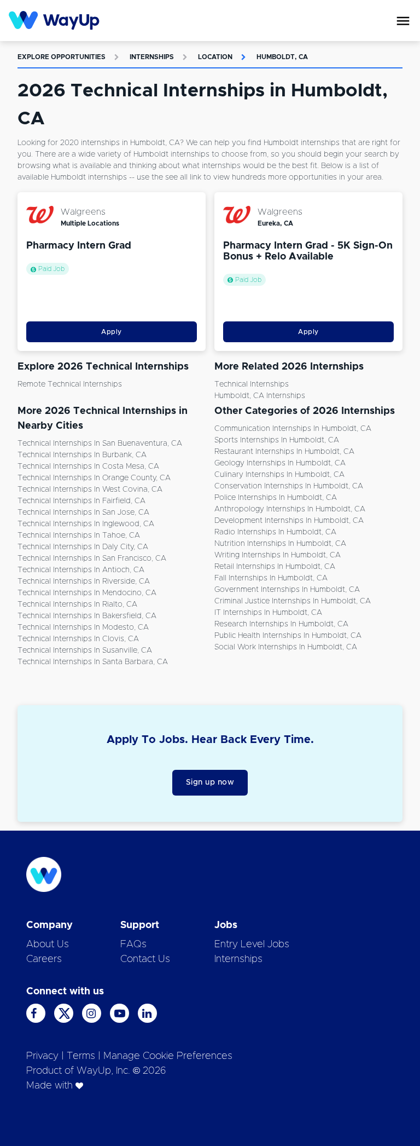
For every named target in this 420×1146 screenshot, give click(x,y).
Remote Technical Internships (70, 384)
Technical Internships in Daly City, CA (83, 547)
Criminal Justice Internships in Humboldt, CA (292, 601)
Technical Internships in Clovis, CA (78, 639)
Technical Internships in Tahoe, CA (79, 535)
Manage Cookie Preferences (167, 1056)
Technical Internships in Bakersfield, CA (87, 616)
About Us (47, 944)
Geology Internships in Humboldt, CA (280, 463)
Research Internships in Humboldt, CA (281, 624)
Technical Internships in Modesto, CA (83, 627)
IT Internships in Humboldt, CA (268, 613)
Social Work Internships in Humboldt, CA (285, 647)
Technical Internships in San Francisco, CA (92, 558)
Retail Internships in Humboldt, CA (274, 567)
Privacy (42, 1056)
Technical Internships (251, 384)
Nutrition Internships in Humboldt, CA (280, 544)
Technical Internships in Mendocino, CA (87, 593)
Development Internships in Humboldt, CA (289, 521)
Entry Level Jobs (251, 944)
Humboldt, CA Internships (259, 396)
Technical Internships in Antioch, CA (81, 570)
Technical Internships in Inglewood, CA (86, 524)
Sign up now (210, 782)
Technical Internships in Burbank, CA (82, 455)
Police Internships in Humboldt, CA (275, 498)
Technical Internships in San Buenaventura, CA (100, 443)
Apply (111, 332)
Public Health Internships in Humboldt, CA (287, 636)
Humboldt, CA (282, 57)
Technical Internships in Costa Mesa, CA (88, 466)
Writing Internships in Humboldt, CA (277, 555)
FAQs (133, 944)
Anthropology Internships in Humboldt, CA (289, 509)
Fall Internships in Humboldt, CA (271, 578)
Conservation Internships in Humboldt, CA (288, 486)
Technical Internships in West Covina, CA (90, 489)
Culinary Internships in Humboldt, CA (279, 475)
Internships (152, 57)
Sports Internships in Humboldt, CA (276, 440)
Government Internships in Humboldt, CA (287, 590)
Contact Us (145, 959)
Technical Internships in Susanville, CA (85, 650)
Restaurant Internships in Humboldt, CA (284, 452)
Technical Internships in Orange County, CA (94, 478)
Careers (44, 959)
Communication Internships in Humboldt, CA (292, 429)
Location (215, 57)
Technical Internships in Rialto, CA (77, 604)
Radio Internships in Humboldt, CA (275, 532)
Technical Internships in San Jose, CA (83, 512)
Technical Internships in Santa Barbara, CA (93, 662)
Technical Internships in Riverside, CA (84, 581)
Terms (81, 1056)
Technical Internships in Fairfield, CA (81, 501)
